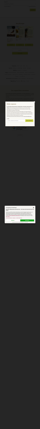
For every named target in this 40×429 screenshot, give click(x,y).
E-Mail (8, 118)
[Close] (34, 102)
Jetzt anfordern (29, 120)
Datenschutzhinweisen (27, 116)
